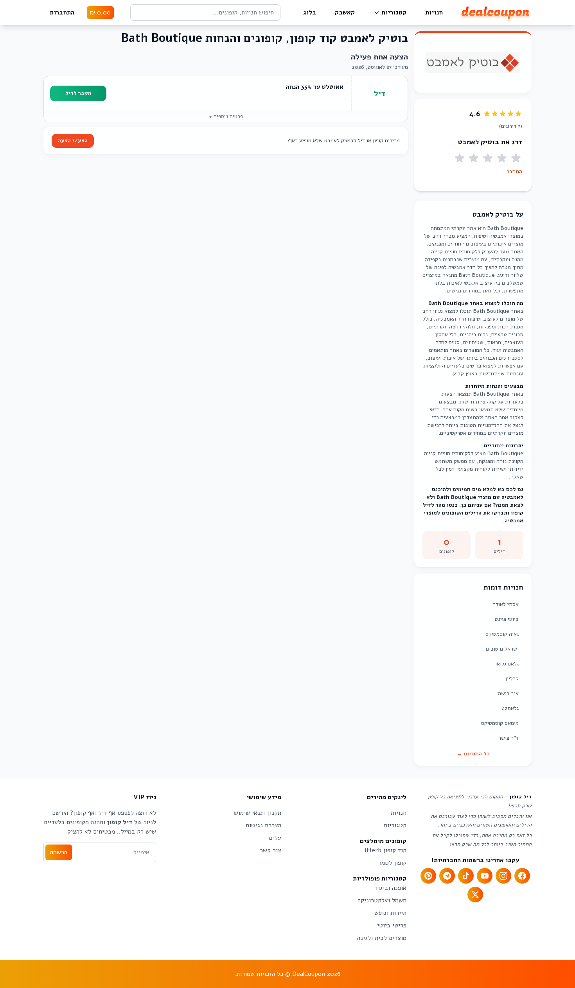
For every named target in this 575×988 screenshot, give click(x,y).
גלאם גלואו (507, 663)
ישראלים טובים (502, 649)
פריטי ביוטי (391, 925)
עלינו (274, 838)
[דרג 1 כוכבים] (516, 158)
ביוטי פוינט (507, 619)
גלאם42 (510, 708)
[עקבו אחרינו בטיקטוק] (466, 876)
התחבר (514, 171)
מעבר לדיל (78, 93)
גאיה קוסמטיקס (502, 634)
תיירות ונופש (390, 913)
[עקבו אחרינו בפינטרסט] (428, 876)
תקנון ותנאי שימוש (257, 813)
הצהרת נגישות (263, 825)
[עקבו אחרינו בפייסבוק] (522, 876)
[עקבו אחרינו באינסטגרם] (503, 876)
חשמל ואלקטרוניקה (382, 900)
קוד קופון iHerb (385, 850)
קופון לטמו (392, 863)
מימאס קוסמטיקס (500, 723)
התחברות (62, 12)
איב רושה (508, 693)
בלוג (309, 12)
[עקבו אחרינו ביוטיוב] (484, 876)
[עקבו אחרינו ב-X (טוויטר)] (475, 894)
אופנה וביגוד (390, 888)
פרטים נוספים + (226, 116)
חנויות (434, 12)
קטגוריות (393, 12)
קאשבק (345, 12)
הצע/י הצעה (73, 140)
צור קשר (270, 850)
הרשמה (58, 852)
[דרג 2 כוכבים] (502, 158)
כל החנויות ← (473, 753)
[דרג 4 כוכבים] (473, 158)
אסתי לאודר (506, 604)
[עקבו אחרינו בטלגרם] (447, 876)
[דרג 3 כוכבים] (488, 158)
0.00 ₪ (100, 12)
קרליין (512, 678)
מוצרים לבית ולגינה (381, 938)
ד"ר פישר (508, 738)
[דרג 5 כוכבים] (459, 158)
